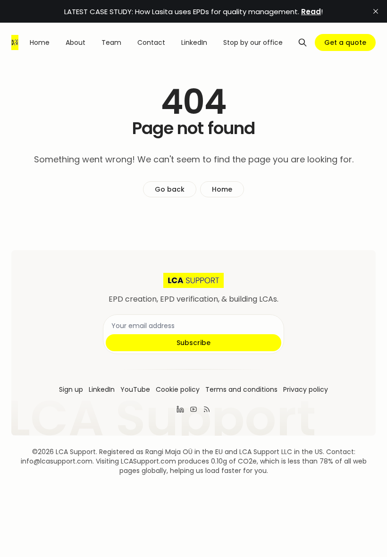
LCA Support (76, 451)
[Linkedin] (180, 409)
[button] (71, 389)
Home (222, 189)
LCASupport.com (148, 461)
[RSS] (206, 409)
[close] (375, 11)
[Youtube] (193, 409)
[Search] (302, 42)
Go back (170, 189)
